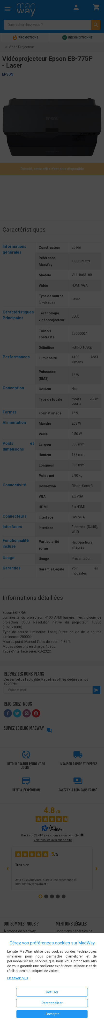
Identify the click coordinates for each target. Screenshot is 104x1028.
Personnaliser (52, 1003)
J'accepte (52, 1014)
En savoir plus (17, 978)
